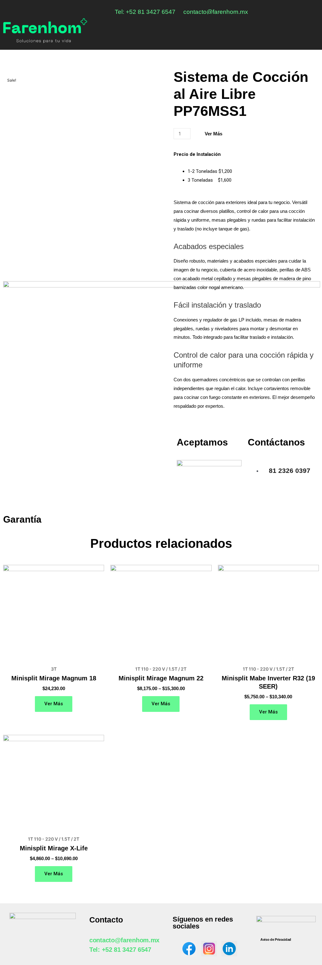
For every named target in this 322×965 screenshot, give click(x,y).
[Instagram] (300, 10)
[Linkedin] (312, 10)
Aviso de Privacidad (275, 939)
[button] (314, 28)
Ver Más (213, 133)
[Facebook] (288, 10)
